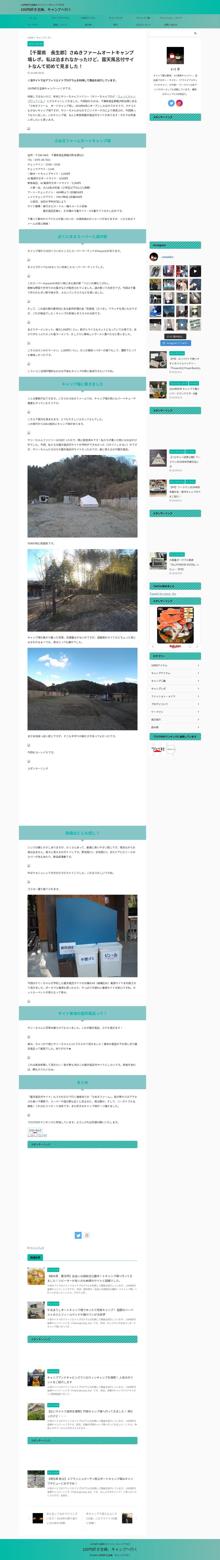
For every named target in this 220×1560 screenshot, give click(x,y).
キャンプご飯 (143, 17)
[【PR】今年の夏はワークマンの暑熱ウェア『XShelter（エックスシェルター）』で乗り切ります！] (182, 271)
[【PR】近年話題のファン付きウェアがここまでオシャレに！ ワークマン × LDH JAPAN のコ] (155, 284)
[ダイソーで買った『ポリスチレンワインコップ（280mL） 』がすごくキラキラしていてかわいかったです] (169, 311)
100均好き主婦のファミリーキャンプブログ (110, 1543)
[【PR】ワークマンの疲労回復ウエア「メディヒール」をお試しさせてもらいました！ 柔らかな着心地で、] (182, 298)
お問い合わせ (170, 24)
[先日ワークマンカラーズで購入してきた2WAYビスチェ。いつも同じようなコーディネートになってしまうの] (195, 271)
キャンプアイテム (60, 17)
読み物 (88, 24)
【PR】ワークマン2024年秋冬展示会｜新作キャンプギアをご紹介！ (185, 491)
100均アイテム (88, 17)
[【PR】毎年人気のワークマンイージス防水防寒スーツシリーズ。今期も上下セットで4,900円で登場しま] (195, 284)
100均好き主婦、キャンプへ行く (46, 9)
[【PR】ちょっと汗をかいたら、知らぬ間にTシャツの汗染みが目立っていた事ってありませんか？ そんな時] (182, 325)
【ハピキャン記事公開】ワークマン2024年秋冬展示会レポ (185, 461)
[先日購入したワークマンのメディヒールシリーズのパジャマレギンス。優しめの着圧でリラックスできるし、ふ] (169, 298)
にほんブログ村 (37, 1135)
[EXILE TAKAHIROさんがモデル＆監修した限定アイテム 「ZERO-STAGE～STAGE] (182, 284)
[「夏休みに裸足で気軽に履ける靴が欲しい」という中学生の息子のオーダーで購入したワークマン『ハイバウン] (195, 298)
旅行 (115, 24)
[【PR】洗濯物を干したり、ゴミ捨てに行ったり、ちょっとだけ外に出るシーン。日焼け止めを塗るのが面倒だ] (169, 325)
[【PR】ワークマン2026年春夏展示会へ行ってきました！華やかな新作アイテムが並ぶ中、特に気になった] (169, 284)
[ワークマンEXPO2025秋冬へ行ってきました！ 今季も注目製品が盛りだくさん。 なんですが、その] (155, 298)
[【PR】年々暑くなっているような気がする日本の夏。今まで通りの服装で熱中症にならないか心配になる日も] (169, 271)
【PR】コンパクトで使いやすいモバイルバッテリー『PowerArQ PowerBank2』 (185, 363)
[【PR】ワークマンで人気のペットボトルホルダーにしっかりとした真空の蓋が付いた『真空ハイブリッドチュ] (195, 311)
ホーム (33, 17)
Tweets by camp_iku (163, 594)
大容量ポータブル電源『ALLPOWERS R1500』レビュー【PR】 (184, 564)
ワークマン (32, 24)
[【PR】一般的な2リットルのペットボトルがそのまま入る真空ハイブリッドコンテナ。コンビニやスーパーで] (182, 311)
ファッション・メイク (171, 17)
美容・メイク (60, 24)
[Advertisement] (83, 798)
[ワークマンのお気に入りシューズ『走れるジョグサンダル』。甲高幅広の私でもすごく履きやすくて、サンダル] (155, 311)
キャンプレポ (115, 17)
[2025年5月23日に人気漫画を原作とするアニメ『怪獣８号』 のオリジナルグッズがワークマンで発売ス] (155, 325)
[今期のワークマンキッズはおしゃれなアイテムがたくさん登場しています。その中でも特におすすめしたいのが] (195, 325)
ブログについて (143, 24)
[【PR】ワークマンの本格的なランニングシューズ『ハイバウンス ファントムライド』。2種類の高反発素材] (155, 271)
